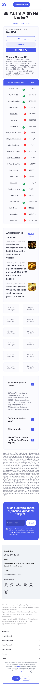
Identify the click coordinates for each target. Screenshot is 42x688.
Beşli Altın (13, 220)
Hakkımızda (5, 631)
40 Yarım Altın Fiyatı (30, 309)
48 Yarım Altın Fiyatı (30, 355)
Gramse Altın (13, 170)
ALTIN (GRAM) (13, 89)
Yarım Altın (13, 114)
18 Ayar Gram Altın (13, 158)
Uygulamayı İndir (21, 4)
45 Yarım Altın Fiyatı (11, 344)
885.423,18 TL (21, 50)
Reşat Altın (13, 214)
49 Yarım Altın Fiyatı (11, 367)
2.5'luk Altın (13, 208)
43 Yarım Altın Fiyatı (11, 332)
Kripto (4, 658)
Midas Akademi (7, 645)
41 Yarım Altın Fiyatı (11, 320)
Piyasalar (5, 654)
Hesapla (21, 44)
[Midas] (4, 4)
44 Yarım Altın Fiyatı (30, 332)
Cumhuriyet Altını (14, 101)
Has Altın (13, 183)
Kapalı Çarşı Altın (14, 189)
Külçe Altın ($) (14, 202)
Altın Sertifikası (13, 145)
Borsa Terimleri (6, 649)
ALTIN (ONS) (13, 95)
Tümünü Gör (31, 235)
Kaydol (31, 523)
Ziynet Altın (14, 195)
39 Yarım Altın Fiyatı (11, 309)
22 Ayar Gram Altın (13, 151)
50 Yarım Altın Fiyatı (30, 367)
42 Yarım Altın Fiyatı (30, 320)
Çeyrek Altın (13, 107)
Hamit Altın (14, 176)
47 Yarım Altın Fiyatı (11, 355)
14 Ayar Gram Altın (13, 164)
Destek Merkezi (7, 636)
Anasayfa (15, 23)
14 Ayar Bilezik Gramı (13, 133)
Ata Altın (14, 120)
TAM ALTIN (14, 126)
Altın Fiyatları (25, 23)
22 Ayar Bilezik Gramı (13, 139)
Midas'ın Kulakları (7, 640)
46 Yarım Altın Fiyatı (30, 344)
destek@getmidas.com (12, 574)
